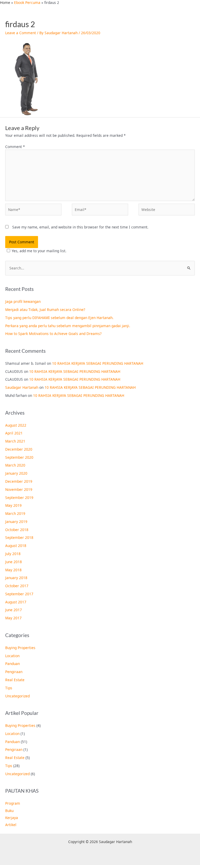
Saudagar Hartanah (21, 387)
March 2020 (15, 465)
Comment (15, 146)
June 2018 (13, 561)
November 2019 (18, 489)
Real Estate (14, 679)
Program (12, 803)
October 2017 (16, 585)
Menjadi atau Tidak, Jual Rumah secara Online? (45, 309)
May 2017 (13, 617)
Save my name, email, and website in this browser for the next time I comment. (80, 227)
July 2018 (13, 553)
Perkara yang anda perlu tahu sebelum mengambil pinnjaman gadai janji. (67, 325)
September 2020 (19, 457)
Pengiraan (13, 671)
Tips (8, 687)
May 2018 (13, 569)
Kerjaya (11, 817)
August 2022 (15, 425)
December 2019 (18, 481)
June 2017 (13, 609)
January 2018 (16, 577)
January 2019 (16, 521)
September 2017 (19, 593)
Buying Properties (20, 647)
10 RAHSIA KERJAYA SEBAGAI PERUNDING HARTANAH (97, 363)
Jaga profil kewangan (23, 301)
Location (12, 655)
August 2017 (15, 601)
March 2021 (15, 441)
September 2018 (19, 537)
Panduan (12, 663)
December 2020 (18, 449)
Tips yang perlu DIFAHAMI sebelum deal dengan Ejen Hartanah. (59, 317)
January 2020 (16, 473)
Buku (9, 810)
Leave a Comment (20, 32)
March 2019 (15, 513)
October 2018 (16, 529)
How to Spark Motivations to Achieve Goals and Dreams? (53, 333)
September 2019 (19, 497)
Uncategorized (17, 695)
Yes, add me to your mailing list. (39, 250)
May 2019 (13, 505)
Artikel (10, 824)
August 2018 (15, 545)
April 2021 (14, 433)
